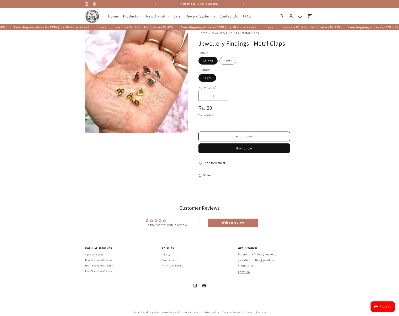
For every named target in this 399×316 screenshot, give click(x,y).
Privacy (166, 254)
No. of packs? (207, 87)
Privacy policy (211, 312)
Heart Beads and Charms (99, 265)
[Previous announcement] (155, 4)
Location (244, 272)
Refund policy (192, 312)
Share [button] (207, 175)
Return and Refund (172, 265)
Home (202, 33)
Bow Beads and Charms (98, 259)
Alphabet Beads (94, 254)
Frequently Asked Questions (257, 254)
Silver (228, 61)
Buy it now (244, 148)
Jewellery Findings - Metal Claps (235, 33)
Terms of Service (171, 259)
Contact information (256, 312)
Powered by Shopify (170, 312)
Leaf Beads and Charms (98, 271)
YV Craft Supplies (149, 312)
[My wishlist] (300, 16)
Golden (208, 61)
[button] (132, 16)
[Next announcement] (243, 4)
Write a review (233, 222)
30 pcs (207, 78)
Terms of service (232, 312)
